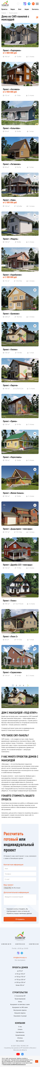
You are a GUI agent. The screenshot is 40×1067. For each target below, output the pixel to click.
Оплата (20, 1029)
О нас (20, 1026)
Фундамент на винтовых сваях (20, 1004)
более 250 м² (20, 985)
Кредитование (20, 1035)
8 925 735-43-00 (20, 944)
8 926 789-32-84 (34, 944)
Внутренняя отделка (20, 1010)
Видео (13, 9)
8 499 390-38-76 (6, 944)
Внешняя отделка (20, 1013)
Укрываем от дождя (20, 1016)
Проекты (4, 9)
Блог (19, 9)
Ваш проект (8, 885)
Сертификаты (20, 1032)
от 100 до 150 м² (20, 976)
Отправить (20, 919)
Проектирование (20, 999)
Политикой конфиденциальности (14, 1064)
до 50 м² (20, 971)
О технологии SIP (20, 996)
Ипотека (20, 1038)
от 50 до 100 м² (20, 974)
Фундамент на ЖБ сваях (20, 1007)
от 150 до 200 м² (20, 979)
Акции (27, 9)
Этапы (20, 1001)
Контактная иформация (13, 865)
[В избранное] (34, 26)
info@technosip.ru (20, 957)
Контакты (35, 9)
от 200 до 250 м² (20, 982)
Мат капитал (20, 1041)
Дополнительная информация (16, 892)
